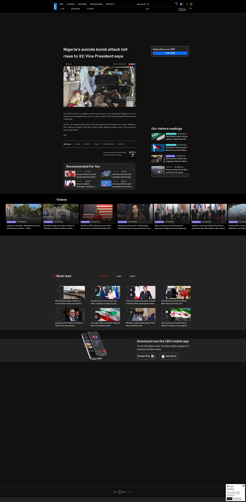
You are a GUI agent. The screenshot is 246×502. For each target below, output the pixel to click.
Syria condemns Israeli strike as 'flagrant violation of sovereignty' (174, 324)
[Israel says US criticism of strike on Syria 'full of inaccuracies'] (70, 317)
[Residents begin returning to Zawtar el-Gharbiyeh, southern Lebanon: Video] (61, 217)
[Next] (243, 217)
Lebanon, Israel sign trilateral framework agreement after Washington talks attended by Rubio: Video (209, 227)
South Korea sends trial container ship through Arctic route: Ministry (121, 175)
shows (92, 8)
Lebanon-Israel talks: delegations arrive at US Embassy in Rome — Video (23, 227)
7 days (118, 276)
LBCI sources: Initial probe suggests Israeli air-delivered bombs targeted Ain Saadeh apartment (177, 160)
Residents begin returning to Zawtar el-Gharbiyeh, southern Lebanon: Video (59, 227)
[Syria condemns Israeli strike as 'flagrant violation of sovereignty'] (176, 317)
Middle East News (171, 133)
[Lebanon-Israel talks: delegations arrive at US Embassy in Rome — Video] (24, 217)
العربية (147, 9)
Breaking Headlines (96, 4)
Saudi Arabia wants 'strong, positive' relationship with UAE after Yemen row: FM (176, 138)
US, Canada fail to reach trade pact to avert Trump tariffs (122, 185)
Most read (63, 276)
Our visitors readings (166, 128)
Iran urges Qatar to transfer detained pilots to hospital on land (105, 324)
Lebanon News (170, 156)
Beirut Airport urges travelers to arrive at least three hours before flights (68, 302)
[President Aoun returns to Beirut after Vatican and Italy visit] (176, 295)
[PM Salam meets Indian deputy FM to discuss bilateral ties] (140, 317)
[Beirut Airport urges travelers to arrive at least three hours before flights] (70, 295)
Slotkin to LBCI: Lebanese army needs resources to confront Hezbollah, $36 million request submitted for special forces (98, 227)
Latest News (71, 4)
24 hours (103, 276)
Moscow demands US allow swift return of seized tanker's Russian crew (177, 171)
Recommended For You (83, 166)
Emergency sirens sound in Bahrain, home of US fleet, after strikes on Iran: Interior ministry (177, 149)
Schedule (77, 8)
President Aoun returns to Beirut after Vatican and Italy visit (174, 302)
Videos (62, 199)
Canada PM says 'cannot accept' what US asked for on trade (86, 175)
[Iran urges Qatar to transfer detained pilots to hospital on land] (105, 317)
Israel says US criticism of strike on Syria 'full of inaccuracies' (69, 324)
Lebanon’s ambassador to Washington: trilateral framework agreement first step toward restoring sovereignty (134, 227)
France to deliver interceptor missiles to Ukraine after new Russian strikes (86, 185)
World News (80, 171)
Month (132, 276)
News (61, 4)
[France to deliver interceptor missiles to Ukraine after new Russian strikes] (140, 295)
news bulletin (82, 4)
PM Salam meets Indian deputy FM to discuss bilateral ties (140, 324)
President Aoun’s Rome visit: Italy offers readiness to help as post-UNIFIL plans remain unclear (104, 302)
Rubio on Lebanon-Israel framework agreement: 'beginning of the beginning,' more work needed (170, 227)
